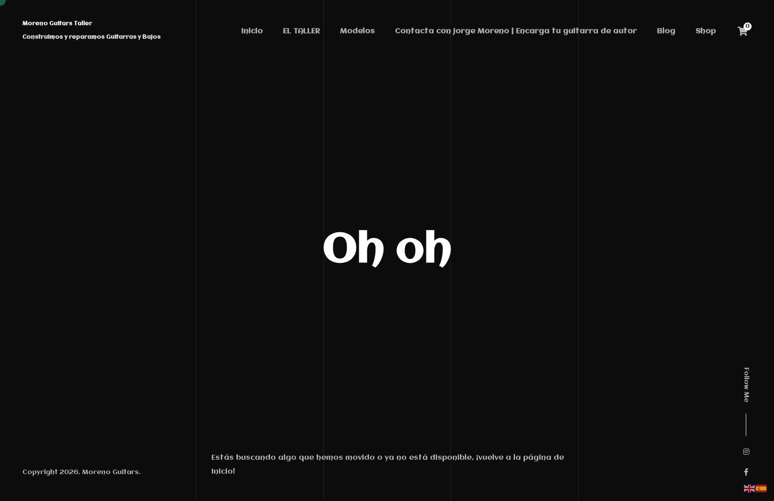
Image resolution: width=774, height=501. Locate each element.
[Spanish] (761, 488)
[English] (750, 488)
